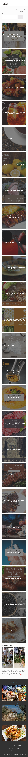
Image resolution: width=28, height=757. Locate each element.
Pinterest (20, 750)
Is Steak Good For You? (14, 475)
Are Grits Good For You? (14, 397)
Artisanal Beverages (14, 703)
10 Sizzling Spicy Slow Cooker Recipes (14, 87)
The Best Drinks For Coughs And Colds (14, 164)
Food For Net (18, 745)
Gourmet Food (14, 682)
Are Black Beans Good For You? (14, 604)
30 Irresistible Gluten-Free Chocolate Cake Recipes (14, 501)
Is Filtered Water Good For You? (14, 552)
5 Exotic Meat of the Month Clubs (14, 190)
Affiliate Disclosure (20, 747)
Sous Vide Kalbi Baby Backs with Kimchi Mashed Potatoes (14, 216)
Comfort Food (14, 723)
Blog (7, 750)
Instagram (11, 750)
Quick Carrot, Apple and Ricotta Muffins (14, 630)
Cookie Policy (12, 747)
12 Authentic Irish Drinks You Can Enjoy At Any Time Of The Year (14, 35)
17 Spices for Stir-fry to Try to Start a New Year (14, 294)
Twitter (15, 750)
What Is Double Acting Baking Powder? (14, 345)
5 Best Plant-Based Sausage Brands (13, 578)
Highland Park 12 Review (14, 449)
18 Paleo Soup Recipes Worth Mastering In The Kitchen (14, 268)
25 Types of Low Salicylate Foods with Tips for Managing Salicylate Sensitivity (14, 320)
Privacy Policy (6, 747)
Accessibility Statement (14, 748)
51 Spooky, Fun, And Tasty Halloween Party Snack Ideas (14, 526)
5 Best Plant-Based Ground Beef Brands (14, 423)
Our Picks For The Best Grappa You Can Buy (14, 371)
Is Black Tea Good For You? (14, 139)
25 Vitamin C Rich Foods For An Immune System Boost (14, 61)
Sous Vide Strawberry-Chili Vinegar (14, 242)
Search (20, 17)
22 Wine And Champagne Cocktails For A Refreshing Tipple (14, 113)
